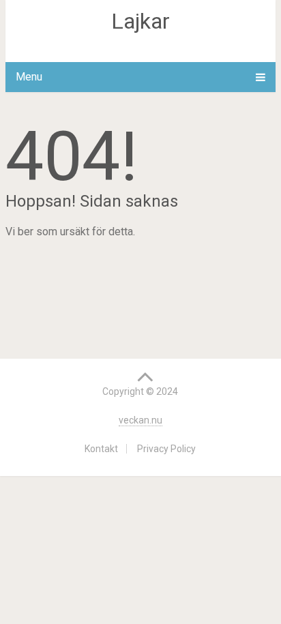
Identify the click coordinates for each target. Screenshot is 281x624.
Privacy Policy (166, 448)
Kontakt (101, 448)
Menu (29, 76)
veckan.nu (140, 420)
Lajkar (140, 21)
